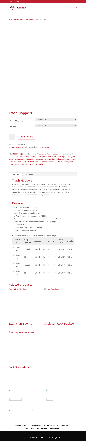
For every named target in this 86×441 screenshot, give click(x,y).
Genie (54, 156)
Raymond (52, 162)
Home (11, 20)
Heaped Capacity (16, 121)
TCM (71, 162)
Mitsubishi (12, 162)
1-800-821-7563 (43, 147)
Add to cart (26, 136)
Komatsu (21, 159)
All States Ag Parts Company (48, 428)
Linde (41, 159)
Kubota (28, 159)
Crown (38, 156)
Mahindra (50, 159)
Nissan (37, 162)
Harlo (59, 156)
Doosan (44, 156)
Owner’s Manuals (51, 426)
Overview (15, 174)
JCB (69, 156)
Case (20, 156)
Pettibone (44, 162)
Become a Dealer (21, 426)
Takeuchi (59, 162)
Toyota (16, 164)
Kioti (15, 159)
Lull (45, 159)
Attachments (18, 20)
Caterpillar (27, 156)
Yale (35, 164)
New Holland (29, 162)
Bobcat (15, 156)
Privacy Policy (29, 428)
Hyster (64, 156)
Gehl (50, 156)
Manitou (58, 159)
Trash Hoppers (29, 20)
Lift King (35, 159)
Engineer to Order (18, 147)
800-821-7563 (14, 2)
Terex (11, 164)
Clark (33, 156)
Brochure (29, 174)
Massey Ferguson (68, 159)
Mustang (20, 162)
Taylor (66, 162)
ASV (10, 156)
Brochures (64, 426)
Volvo (31, 164)
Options (13, 127)
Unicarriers (24, 164)
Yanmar (40, 164)
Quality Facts (36, 426)
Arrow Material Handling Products (49, 438)
